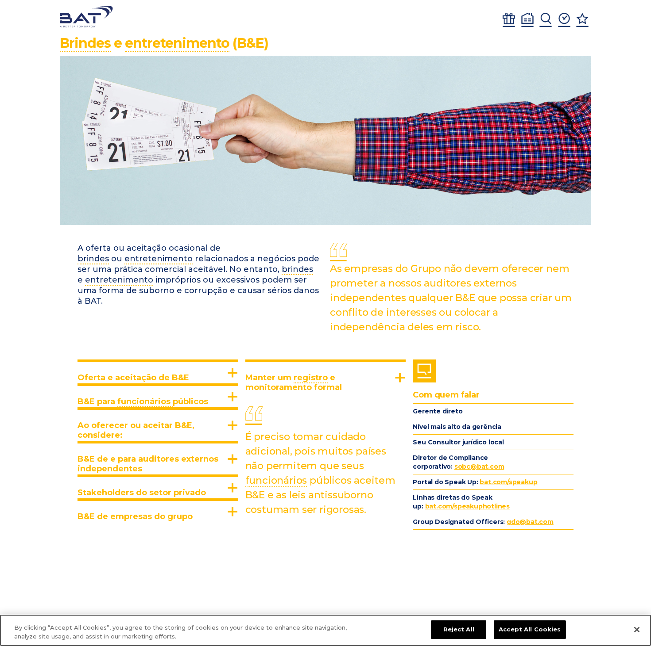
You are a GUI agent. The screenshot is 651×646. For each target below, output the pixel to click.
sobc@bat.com (479, 466)
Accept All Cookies (530, 629)
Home (527, 20)
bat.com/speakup (508, 482)
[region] (325, 630)
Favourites (582, 20)
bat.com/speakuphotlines (467, 506)
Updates (564, 20)
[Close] (637, 629)
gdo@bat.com (530, 522)
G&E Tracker (509, 20)
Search (545, 20)
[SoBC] (86, 16)
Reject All (458, 629)
